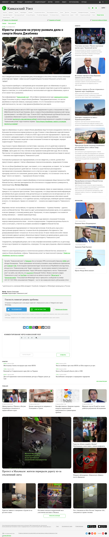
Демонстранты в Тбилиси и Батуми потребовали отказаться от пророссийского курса (14, 408)
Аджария (11, 12)
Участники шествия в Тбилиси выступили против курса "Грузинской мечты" (89, 47)
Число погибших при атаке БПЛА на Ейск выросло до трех (75, 365)
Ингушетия (73, 12)
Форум (50, 2)
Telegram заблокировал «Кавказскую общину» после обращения (88, 476)
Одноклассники (10, 278)
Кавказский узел (23, 97)
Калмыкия (92, 12)
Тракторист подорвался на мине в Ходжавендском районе (86, 118)
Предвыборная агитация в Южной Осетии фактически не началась (89, 182)
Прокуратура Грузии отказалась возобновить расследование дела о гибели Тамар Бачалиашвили (90, 147)
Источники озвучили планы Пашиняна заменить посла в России (88, 77)
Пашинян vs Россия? (55, 20)
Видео (64, 2)
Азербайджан (23, 12)
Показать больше (54, 515)
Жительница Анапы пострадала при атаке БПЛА (19, 365)
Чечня (93, 15)
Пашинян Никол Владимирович (85, 223)
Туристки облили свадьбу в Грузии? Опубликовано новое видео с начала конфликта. (89, 445)
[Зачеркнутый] (32, 337)
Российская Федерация (42, 15)
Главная (4, 23)
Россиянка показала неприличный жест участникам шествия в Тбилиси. (51, 511)
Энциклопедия (40, 2)
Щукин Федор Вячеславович (84, 270)
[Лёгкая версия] (99, 2)
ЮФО (13, 17)
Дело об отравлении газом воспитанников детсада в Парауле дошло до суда (26, 377)
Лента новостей (12, 23)
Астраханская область (39, 12)
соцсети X (30, 273)
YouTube (23, 275)
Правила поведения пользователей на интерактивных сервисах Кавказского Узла (37, 533)
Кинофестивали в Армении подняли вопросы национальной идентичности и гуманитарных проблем (68, 409)
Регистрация (26, 354)
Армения (30, 12)
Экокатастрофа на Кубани (99, 20)
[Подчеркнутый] (28, 337)
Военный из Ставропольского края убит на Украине (20, 371)
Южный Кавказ (6, 17)
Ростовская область (54, 15)
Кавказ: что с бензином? (11, 20)
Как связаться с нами (67, 526)
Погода (84, 2)
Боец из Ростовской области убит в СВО (69, 371)
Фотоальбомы (74, 2)
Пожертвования (79, 526)
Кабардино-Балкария (83, 12)
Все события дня (102, 381)
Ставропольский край (85, 15)
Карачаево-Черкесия (8, 15)
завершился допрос (61, 97)
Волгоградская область (52, 12)
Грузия (61, 12)
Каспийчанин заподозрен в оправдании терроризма (73, 376)
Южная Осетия (100, 15)
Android (10, 266)
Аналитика (28, 2)
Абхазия (5, 12)
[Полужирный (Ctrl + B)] (21, 337)
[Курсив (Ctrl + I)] (25, 337)
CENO (64, 261)
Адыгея (16, 12)
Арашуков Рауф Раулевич (83, 247)
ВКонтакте (55, 275)
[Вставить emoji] (36, 337)
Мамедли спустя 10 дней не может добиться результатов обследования (94, 407)
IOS (15, 266)
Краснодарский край (19, 15)
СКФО (76, 15)
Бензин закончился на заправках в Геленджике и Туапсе (40, 407)
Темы (12, 2)
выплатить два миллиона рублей (25, 119)
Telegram (28, 261)
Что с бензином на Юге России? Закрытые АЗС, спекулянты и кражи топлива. (89, 511)
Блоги (57, 2)
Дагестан (67, 12)
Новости (5, 2)
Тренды (19, 2)
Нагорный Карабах (30, 15)
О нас (57, 526)
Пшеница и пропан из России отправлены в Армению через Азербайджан (89, 90)
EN (106, 2)
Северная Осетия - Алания (67, 15)
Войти (103, 7)
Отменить (63, 355)
